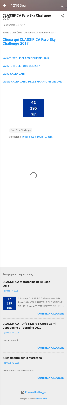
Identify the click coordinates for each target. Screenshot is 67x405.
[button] (62, 16)
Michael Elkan (41, 399)
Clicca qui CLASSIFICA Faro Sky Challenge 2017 (29, 41)
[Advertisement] (33, 239)
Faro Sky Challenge (21, 130)
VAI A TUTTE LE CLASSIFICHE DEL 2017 (26, 58)
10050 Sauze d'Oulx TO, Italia (37, 136)
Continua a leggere (50, 313)
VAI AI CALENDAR (13, 73)
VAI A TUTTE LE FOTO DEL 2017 (21, 66)
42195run (18, 5)
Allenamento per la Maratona (22, 358)
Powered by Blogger (36, 392)
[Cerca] (62, 7)
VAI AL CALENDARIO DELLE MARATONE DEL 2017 (32, 81)
